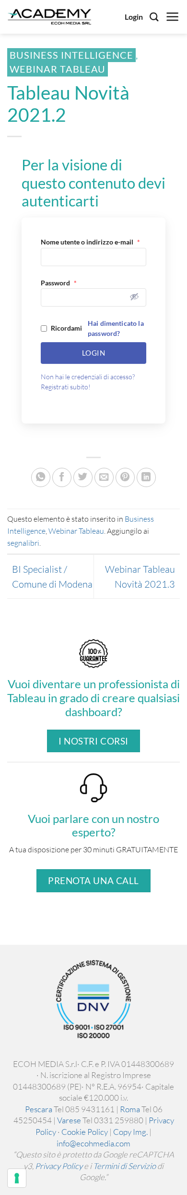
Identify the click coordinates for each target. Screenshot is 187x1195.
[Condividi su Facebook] (61, 477)
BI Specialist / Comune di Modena (52, 576)
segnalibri (23, 543)
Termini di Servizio (124, 1166)
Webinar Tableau (57, 69)
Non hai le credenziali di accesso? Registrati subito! (88, 382)
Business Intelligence (71, 55)
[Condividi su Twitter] (83, 477)
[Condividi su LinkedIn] (146, 477)
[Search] (154, 17)
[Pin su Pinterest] (125, 477)
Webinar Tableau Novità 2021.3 (140, 576)
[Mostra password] (134, 296)
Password (59, 283)
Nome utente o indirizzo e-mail (90, 242)
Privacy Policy (58, 1166)
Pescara (38, 1109)
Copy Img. (130, 1132)
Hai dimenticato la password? (116, 328)
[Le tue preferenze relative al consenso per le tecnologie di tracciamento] (17, 1178)
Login (134, 17)
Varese (69, 1120)
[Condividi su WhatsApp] (40, 477)
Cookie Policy (84, 1132)
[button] (172, 16)
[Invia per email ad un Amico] (104, 477)
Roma (130, 1109)
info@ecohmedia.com (93, 1143)
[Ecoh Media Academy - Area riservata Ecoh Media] (49, 17)
